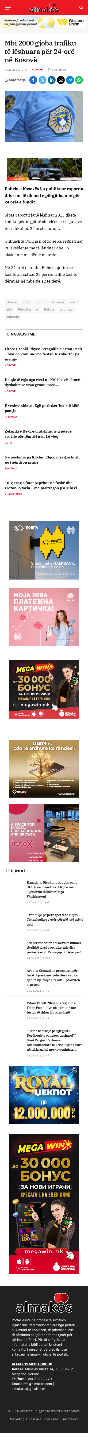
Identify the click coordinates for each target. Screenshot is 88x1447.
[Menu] (8, 7)
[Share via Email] (61, 80)
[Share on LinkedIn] (52, 80)
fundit (40, 302)
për (9, 309)
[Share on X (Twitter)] (42, 80)
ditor (27, 302)
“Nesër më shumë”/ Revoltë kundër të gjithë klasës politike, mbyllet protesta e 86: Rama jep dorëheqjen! (54, 947)
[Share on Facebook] (33, 80)
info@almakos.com (37, 1384)
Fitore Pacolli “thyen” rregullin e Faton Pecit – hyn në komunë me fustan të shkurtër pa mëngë (43, 353)
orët (73, 302)
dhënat (12, 302)
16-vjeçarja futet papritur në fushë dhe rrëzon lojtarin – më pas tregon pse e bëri (41, 485)
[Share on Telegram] (70, 80)
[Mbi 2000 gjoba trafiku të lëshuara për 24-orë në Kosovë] (44, 116)
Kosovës (58, 302)
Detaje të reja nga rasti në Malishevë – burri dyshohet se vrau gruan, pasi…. (42, 382)
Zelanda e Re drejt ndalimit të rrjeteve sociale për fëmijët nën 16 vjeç (38, 434)
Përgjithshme (28, 309)
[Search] (80, 7)
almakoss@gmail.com (28, 1389)
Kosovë (37, 69)
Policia (49, 309)
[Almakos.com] (44, 7)
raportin (13, 316)
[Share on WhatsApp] (79, 80)
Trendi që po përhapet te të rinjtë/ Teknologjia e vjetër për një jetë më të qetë (55, 919)
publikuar (67, 309)
